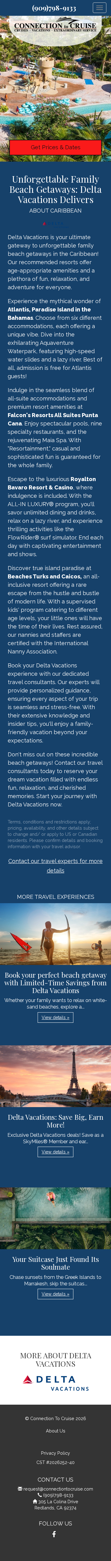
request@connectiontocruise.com (58, 1488)
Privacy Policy (55, 1453)
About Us (55, 1430)
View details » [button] (55, 1017)
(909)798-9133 (54, 7)
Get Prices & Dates (55, 147)
